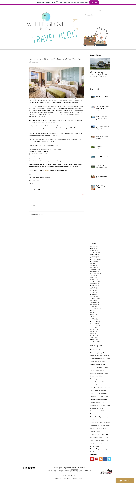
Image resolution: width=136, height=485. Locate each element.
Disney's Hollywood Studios (97, 402)
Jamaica (92, 428)
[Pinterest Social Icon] (96, 459)
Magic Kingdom (103, 437)
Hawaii (95, 420)
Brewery (103, 364)
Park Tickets (93, 452)
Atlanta (108, 358)
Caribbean (99, 367)
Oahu (100, 443)
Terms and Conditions (69, 475)
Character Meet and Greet (97, 370)
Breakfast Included (95, 364)
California (92, 367)
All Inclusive (98, 356)
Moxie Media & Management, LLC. (74, 478)
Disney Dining (94, 391)
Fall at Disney (94, 414)
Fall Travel (104, 411)
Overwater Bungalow (96, 449)
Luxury (42, 177)
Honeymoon (93, 425)
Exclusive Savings (95, 411)
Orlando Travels (94, 446)
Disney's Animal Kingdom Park (98, 399)
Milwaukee (102, 440)
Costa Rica (100, 373)
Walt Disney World (34, 177)
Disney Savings (94, 396)
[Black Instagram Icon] (29, 468)
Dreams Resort (101, 405)
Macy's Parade (94, 437)
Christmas (93, 373)
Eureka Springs (94, 408)
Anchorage (106, 356)
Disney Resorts (103, 393)
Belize (97, 361)
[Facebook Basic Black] (24, 468)
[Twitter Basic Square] (109, 459)
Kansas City (99, 428)
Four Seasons (33, 183)
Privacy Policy (74, 469)
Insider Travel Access (104, 425)
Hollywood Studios (105, 423)
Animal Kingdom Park (96, 358)
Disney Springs (104, 396)
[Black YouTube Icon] (34, 468)
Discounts (47, 177)
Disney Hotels (102, 391)
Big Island (102, 361)
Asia (104, 358)
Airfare (92, 356)
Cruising (106, 373)
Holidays (100, 420)
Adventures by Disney (96, 353)
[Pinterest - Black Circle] (31, 468)
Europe (102, 408)
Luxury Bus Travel (95, 434)
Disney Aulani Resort (96, 388)
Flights (92, 417)
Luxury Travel (104, 434)
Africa (104, 353)
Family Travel (102, 414)
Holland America (94, 423)
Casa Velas (106, 367)
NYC (107, 440)
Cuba (100, 376)
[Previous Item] (93, 63)
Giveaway (105, 417)
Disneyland (93, 405)
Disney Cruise (106, 388)
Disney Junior (94, 393)
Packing (105, 449)
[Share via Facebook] (30, 189)
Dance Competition (95, 379)
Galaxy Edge (98, 417)
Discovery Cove (94, 385)
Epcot (108, 405)
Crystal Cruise (94, 376)
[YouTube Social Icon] (92, 459)
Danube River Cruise (95, 382)
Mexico (96, 440)
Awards (92, 361)
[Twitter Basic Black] (26, 468)
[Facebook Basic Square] (105, 459)
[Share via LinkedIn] (39, 189)
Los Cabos (93, 431)
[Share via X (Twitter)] (34, 189)
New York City (94, 443)
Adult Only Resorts (95, 350)
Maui (91, 440)
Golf (91, 420)
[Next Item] (107, 63)
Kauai (104, 428)
